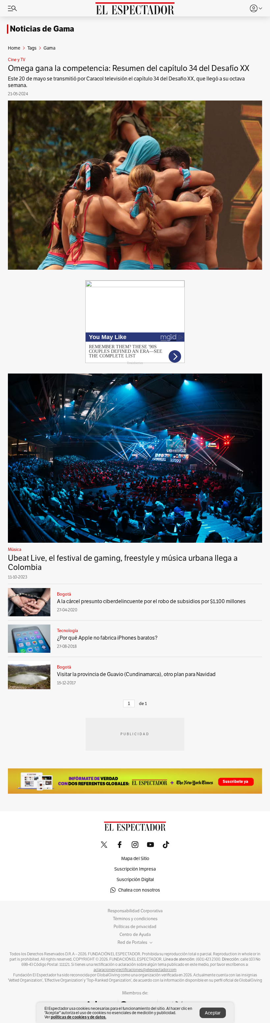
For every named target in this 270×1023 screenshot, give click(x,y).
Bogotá (64, 594)
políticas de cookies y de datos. (78, 1016)
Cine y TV (16, 59)
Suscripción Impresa (135, 869)
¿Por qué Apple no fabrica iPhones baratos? (107, 637)
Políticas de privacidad (135, 926)
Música (14, 549)
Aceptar (213, 1013)
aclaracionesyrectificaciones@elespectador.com (135, 969)
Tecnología (67, 630)
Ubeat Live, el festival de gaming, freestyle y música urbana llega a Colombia (123, 562)
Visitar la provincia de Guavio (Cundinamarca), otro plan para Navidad (136, 674)
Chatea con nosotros (139, 890)
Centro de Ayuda (135, 934)
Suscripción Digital (135, 879)
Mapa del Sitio (135, 858)
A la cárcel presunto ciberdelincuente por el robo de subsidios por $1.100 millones (151, 601)
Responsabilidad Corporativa (135, 911)
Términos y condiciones (135, 919)
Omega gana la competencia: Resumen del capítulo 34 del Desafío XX (128, 68)
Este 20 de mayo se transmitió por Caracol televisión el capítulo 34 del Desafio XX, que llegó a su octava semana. (126, 82)
